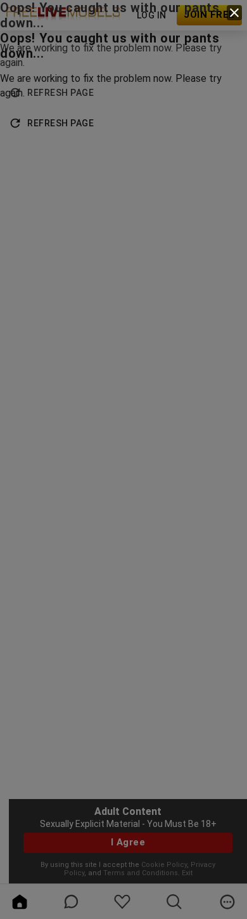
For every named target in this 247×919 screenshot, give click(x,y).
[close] (234, 12)
